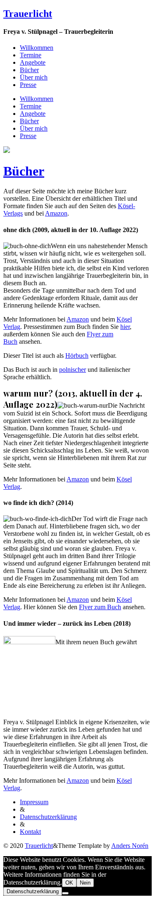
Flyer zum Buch (100, 606)
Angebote (32, 62)
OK (69, 883)
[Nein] (65, 893)
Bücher (29, 69)
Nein (85, 883)
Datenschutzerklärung (48, 816)
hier (125, 326)
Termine (30, 55)
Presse (28, 84)
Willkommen (36, 47)
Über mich (34, 77)
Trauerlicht (27, 13)
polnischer (72, 369)
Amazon (56, 213)
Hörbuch (76, 355)
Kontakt (30, 831)
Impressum (34, 801)
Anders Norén (129, 845)
